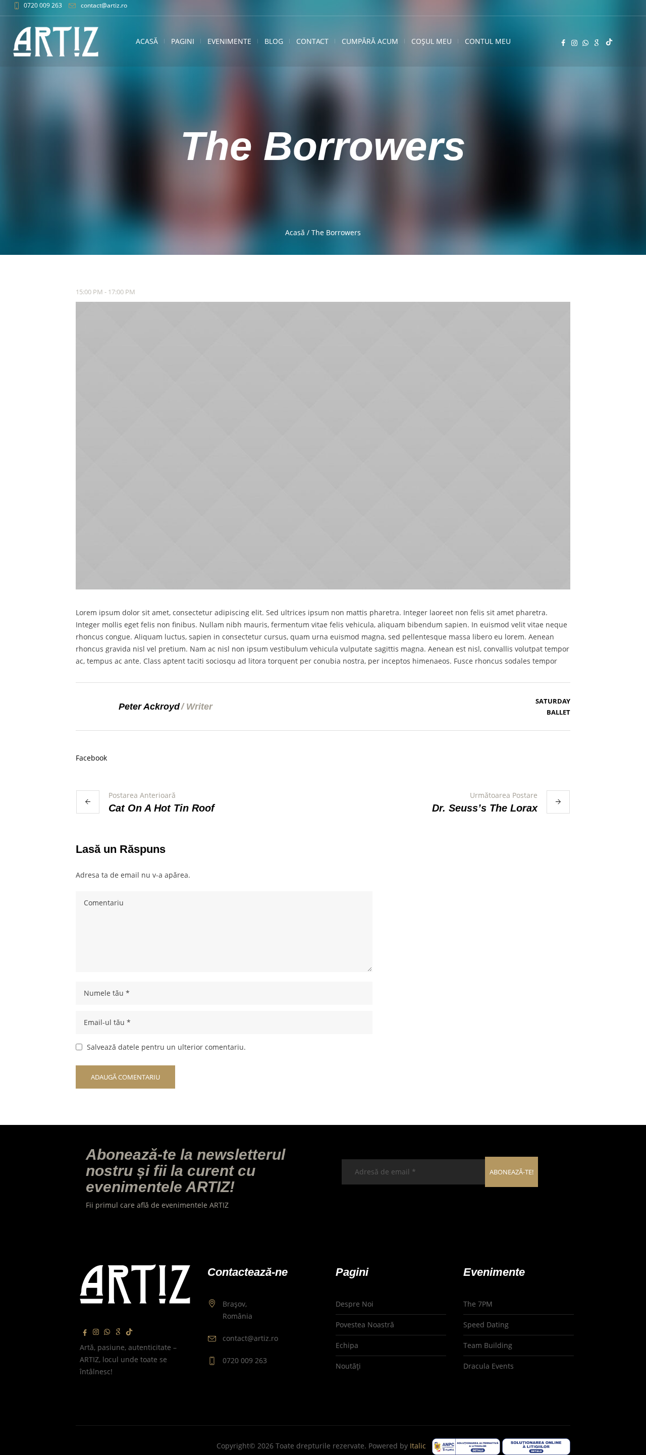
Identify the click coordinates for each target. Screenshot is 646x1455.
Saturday (552, 701)
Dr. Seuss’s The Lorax (484, 808)
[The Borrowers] (323, 445)
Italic (420, 1445)
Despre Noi (354, 1304)
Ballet (558, 712)
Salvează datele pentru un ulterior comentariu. (166, 1047)
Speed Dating (486, 1324)
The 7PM (478, 1304)
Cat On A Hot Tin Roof (161, 808)
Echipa (347, 1345)
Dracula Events (488, 1366)
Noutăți (348, 1366)
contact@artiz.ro (104, 5)
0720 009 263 (43, 5)
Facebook (91, 758)
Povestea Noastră (365, 1324)
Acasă (295, 232)
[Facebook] (563, 43)
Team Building (487, 1345)
